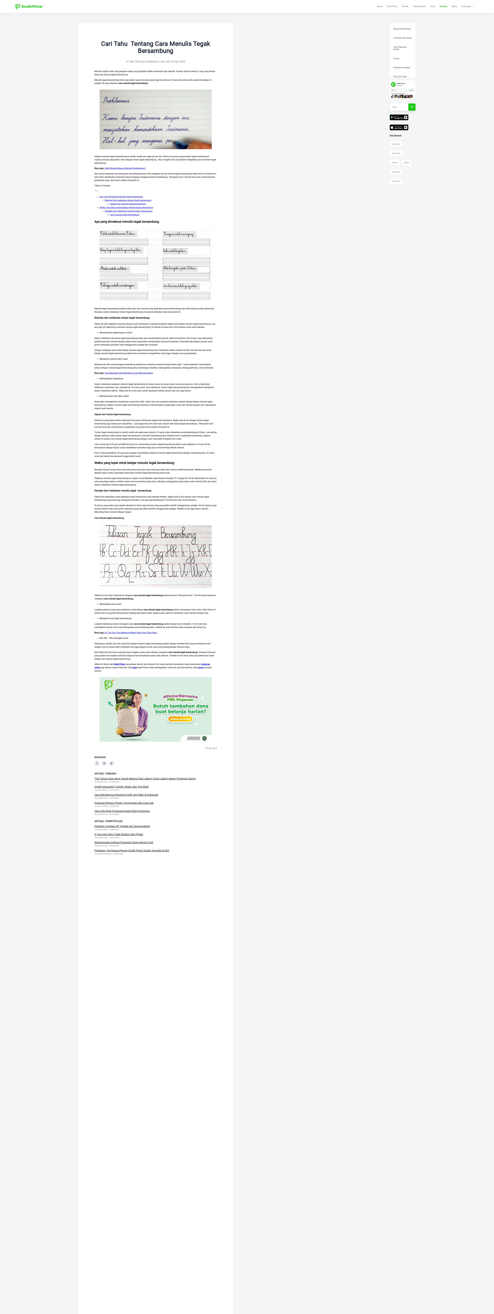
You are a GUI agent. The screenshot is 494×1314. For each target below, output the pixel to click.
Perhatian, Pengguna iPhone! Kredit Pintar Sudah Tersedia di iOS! (131, 850)
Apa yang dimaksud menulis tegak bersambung (121, 197)
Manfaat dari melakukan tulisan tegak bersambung (128, 200)
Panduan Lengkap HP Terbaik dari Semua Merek (122, 826)
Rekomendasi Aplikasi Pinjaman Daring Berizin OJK (123, 842)
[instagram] (104, 765)
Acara (454, 6)
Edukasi (443, 6)
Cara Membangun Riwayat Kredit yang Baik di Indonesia (126, 794)
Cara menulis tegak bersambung (124, 215)
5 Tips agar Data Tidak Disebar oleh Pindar (118, 834)
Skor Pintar (392, 6)
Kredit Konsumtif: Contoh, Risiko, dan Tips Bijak (121, 786)
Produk (405, 6)
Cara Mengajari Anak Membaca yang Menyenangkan (129, 373)
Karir (433, 6)
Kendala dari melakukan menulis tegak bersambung (128, 211)
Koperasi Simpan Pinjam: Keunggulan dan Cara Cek (124, 802)
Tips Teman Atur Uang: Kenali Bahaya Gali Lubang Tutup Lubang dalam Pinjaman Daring (145, 778)
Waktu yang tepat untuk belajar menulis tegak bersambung (126, 207)
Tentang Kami (419, 6)
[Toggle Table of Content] (96, 191)
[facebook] (97, 765)
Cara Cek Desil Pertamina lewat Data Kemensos (122, 811)
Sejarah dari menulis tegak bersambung (128, 204)
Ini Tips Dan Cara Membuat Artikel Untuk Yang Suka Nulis (130, 632)
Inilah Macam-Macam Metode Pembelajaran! (125, 168)
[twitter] (111, 765)
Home (379, 6)
